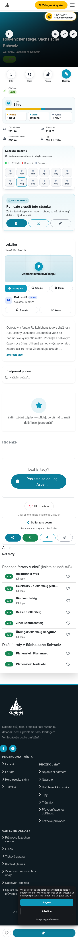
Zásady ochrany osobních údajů (21, 873)
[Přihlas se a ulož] (68, 576)
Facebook (48, 538)
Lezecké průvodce (53, 821)
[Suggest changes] (73, 34)
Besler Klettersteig (28, 612)
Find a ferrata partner (44, 933)
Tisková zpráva (15, 856)
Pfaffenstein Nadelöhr (31, 664)
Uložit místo (41, 506)
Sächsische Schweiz (27, 52)
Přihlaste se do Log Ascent (42, 481)
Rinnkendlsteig (26, 598)
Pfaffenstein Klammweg (32, 653)
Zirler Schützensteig (30, 623)
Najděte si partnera (54, 772)
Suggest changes (60, 223)
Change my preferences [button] (47, 919)
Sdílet (13, 538)
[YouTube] (13, 748)
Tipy (45, 795)
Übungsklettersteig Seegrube (36, 632)
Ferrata (9, 772)
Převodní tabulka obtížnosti (53, 811)
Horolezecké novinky (55, 787)
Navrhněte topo (38, 223)
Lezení (9, 764)
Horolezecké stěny (17, 780)
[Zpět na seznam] (9, 34)
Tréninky (47, 803)
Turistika (10, 787)
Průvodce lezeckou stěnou (17, 839)
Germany (8, 52)
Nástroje (47, 780)
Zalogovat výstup (16, 223)
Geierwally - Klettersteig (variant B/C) (41, 586)
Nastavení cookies (17, 883)
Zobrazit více (15, 355)
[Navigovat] (55, 34)
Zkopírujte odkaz (65, 538)
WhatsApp (30, 538)
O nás (9, 849)
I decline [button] (47, 911)
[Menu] (72, 5)
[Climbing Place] (15, 707)
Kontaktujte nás (15, 864)
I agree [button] (47, 902)
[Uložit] (64, 34)
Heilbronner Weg (27, 574)
